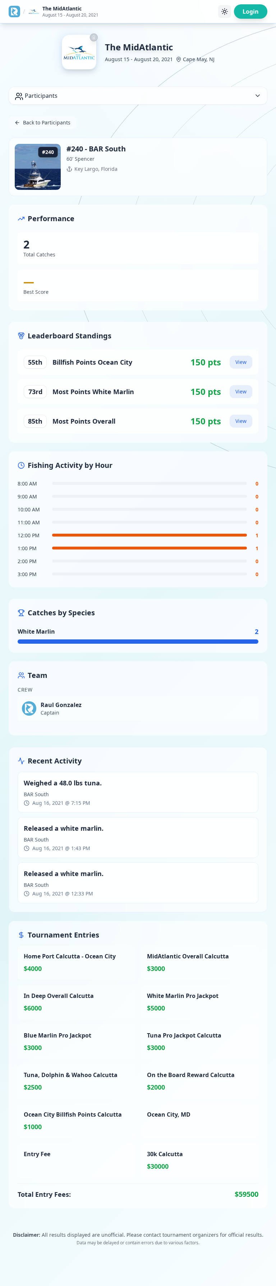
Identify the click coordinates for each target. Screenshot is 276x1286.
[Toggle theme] (224, 11)
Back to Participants (46, 122)
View (241, 362)
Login (251, 11)
